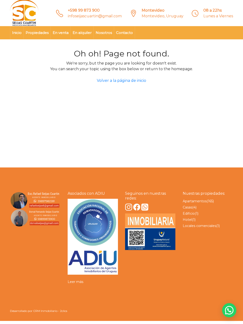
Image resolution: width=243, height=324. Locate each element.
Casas (187, 207)
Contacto (124, 32)
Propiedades (37, 32)
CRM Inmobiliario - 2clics (50, 311)
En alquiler (82, 32)
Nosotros (104, 32)
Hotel (187, 220)
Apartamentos (195, 201)
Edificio (189, 213)
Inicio (17, 32)
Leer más (75, 282)
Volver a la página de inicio (121, 80)
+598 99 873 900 (84, 10)
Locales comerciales (199, 226)
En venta (61, 32)
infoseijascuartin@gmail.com (95, 16)
